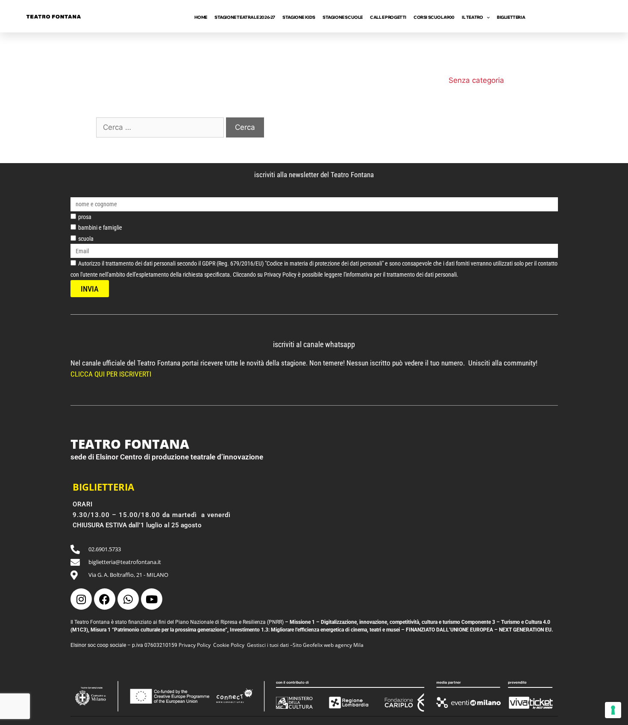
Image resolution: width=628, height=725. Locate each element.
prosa (84, 216)
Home (200, 17)
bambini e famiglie (100, 227)
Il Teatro (472, 17)
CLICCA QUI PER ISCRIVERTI (111, 374)
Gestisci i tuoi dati (268, 645)
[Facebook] (104, 599)
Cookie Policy (228, 645)
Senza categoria (476, 80)
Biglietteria (511, 17)
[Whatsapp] (128, 599)
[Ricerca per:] (161, 127)
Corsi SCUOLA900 (434, 17)
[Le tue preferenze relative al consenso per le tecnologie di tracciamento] (613, 710)
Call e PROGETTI (388, 17)
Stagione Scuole (343, 17)
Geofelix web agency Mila (333, 645)
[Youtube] (151, 599)
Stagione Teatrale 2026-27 (244, 17)
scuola (86, 238)
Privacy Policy (195, 645)
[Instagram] (81, 599)
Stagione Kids (298, 17)
